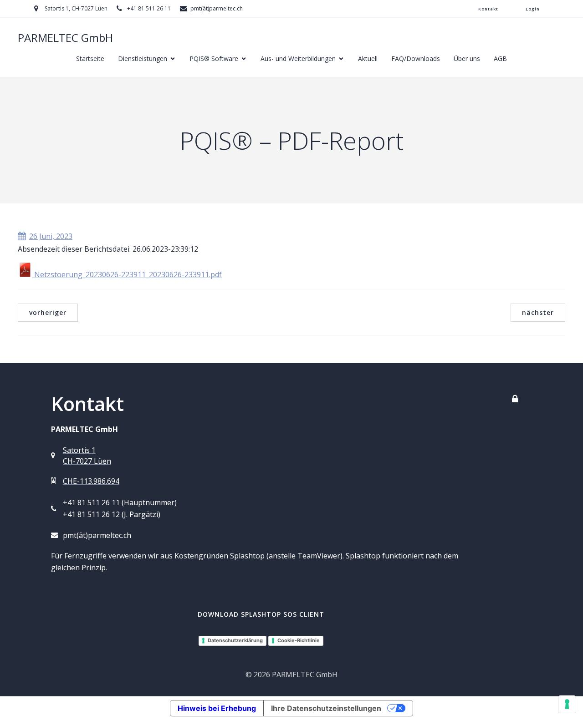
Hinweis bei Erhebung (217, 708)
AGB (500, 58)
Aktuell (368, 58)
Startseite (90, 58)
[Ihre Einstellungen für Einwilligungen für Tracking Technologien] (567, 704)
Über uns (467, 58)
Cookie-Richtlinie (298, 640)
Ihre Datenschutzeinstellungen (326, 708)
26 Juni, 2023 (50, 236)
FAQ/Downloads (415, 58)
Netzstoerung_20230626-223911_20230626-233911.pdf (127, 274)
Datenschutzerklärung (235, 640)
